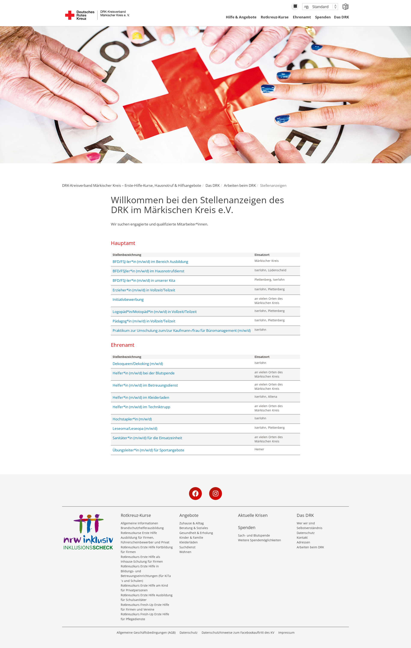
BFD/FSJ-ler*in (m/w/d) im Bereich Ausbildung (150, 261)
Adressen (303, 542)
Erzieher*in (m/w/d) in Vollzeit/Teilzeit (144, 290)
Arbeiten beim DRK (240, 185)
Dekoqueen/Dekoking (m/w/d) (138, 363)
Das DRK (341, 17)
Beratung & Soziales (193, 528)
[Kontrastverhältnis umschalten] (294, 6)
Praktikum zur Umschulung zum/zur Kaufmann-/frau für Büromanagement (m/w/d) (182, 330)
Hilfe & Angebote (241, 17)
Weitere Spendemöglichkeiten (259, 540)
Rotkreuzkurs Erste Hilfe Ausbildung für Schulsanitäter (147, 597)
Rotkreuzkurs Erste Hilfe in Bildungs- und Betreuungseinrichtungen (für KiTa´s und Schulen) (146, 573)
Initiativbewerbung (128, 299)
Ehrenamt (302, 17)
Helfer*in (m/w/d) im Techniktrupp (141, 406)
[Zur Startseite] (97, 17)
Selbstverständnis (309, 528)
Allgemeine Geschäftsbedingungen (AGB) (146, 632)
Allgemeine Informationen (139, 523)
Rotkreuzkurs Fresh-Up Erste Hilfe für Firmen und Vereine (145, 607)
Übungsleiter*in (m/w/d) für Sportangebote (148, 450)
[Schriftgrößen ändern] (318, 6)
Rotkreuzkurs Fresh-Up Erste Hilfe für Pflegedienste (145, 616)
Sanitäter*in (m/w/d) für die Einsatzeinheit (147, 437)
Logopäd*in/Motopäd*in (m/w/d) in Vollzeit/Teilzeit (155, 311)
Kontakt (302, 537)
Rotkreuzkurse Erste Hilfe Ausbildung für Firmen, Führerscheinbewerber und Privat (145, 537)
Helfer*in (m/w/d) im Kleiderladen (141, 397)
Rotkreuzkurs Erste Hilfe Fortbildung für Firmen (147, 549)
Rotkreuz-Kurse (275, 17)
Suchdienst (187, 547)
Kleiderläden (188, 542)
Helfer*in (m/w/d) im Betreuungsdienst (145, 385)
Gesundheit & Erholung (196, 533)
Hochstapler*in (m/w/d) (132, 419)
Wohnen (185, 552)
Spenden (323, 17)
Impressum (286, 632)
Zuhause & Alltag (191, 523)
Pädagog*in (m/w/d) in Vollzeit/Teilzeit (144, 321)
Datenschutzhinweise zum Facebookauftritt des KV (238, 632)
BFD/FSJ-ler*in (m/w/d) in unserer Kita (144, 280)
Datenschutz (306, 533)
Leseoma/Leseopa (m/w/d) (135, 428)
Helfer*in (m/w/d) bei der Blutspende (144, 373)
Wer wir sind (306, 523)
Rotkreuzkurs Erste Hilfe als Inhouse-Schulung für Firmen (142, 559)
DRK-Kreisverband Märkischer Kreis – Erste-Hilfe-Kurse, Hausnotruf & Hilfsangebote (131, 185)
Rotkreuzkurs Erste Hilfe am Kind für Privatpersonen (144, 587)
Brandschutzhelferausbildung (142, 528)
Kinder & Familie (191, 537)
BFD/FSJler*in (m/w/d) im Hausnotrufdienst (148, 270)
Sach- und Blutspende (254, 535)
